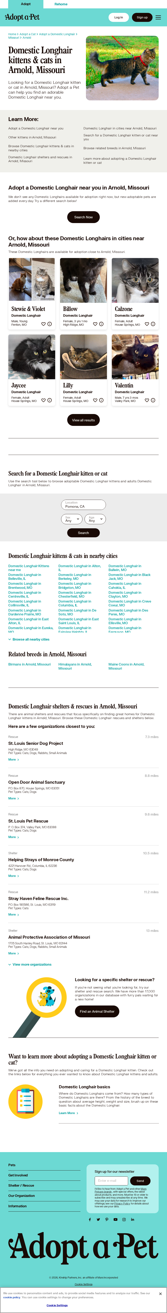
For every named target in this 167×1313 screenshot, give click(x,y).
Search (83, 533)
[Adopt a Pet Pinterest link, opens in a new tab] (108, 1219)
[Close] (160, 1293)
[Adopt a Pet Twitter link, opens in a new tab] (99, 1219)
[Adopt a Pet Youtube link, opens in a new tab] (116, 1219)
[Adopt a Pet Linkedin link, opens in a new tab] (132, 1219)
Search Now (83, 217)
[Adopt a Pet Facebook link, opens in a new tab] (91, 1219)
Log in (118, 17)
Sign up (142, 17)
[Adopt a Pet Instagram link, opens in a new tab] (125, 1219)
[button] (43, 324)
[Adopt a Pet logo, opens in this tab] (83, 1252)
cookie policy (11, 1297)
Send (140, 1181)
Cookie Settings (83, 1284)
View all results (83, 420)
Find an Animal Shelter (97, 1011)
